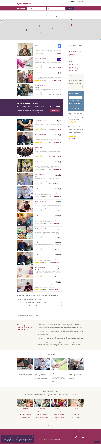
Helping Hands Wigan (39, 174)
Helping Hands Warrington (40, 134)
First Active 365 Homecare (40, 58)
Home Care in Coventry (42, 416)
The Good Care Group (39, 72)
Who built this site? (58, 439)
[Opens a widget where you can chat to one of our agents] (97, 442)
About (43, 431)
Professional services (55, 431)
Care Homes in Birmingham (25, 411)
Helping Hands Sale (39, 215)
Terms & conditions (73, 431)
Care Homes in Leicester (25, 413)
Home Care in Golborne (73, 70)
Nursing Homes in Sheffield (59, 413)
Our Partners (71, 4)
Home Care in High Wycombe (42, 417)
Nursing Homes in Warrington (75, 51)
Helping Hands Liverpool (40, 254)
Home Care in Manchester (42, 419)
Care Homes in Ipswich (25, 416)
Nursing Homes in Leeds (59, 414)
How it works (55, 4)
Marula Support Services (40, 85)
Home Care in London (42, 413)
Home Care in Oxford (42, 411)
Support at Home (38, 147)
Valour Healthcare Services (41, 267)
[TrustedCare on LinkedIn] (83, 437)
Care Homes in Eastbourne (25, 417)
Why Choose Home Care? (41, 372)
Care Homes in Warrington (74, 49)
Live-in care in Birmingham (76, 413)
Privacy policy (81, 431)
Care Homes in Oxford (25, 419)
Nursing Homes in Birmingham (59, 411)
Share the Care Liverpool (40, 228)
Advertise (39, 431)
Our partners (33, 431)
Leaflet (100, 39)
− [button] (1, 21)
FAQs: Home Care (73, 372)
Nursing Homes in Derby (59, 416)
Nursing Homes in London (59, 419)
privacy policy (18, 440)
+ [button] (1, 20)
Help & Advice (63, 4)
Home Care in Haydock (73, 68)
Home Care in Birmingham (42, 414)
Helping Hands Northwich (40, 188)
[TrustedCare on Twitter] (76, 437)
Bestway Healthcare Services (41, 120)
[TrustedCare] (24, 3)
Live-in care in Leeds (76, 417)
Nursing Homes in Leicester (59, 417)
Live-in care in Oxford (76, 414)
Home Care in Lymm (73, 65)
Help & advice (26, 431)
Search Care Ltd (51, 439)
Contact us (48, 431)
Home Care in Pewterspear (74, 64)
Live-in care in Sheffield (75, 419)
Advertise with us (80, 1)
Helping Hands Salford (40, 242)
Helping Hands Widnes (40, 161)
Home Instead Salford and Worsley (42, 281)
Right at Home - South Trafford (42, 201)
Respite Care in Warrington (74, 54)
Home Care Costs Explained (25, 372)
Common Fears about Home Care (58, 372)
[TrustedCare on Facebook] (79, 437)
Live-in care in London (75, 411)
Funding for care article (75, 86)
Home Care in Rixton (73, 67)
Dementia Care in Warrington (74, 55)
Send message (55, 110)
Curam (36, 45)
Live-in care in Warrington (74, 52)
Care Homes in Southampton (25, 414)
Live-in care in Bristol (76, 416)
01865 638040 (55, 106)
